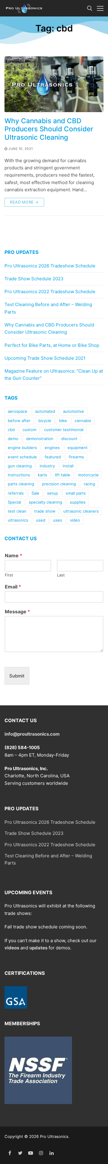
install (68, 465)
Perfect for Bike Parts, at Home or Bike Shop (51, 345)
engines (52, 447)
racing (89, 483)
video (75, 520)
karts (42, 474)
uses (57, 520)
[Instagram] (41, 1153)
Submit (17, 676)
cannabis (83, 420)
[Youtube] (30, 1153)
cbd (11, 429)
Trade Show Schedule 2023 (34, 278)
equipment (78, 447)
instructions (19, 474)
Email (13, 587)
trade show (45, 511)
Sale (35, 493)
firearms (76, 456)
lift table (62, 474)
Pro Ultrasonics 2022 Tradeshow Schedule (49, 291)
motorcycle (88, 474)
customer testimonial (63, 429)
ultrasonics (18, 520)
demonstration (39, 438)
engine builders (22, 447)
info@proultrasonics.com (32, 734)
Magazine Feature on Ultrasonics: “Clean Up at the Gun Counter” (53, 374)
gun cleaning (20, 465)
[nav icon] (100, 8)
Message (17, 612)
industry (47, 465)
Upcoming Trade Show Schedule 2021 (45, 358)
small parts (76, 493)
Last (61, 575)
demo (13, 438)
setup (52, 493)
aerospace (17, 411)
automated (45, 411)
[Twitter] (20, 1153)
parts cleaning (21, 483)
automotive (73, 411)
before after (19, 420)
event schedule (22, 456)
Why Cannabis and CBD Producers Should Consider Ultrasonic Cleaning (48, 129)
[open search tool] (89, 8)
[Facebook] (9, 1153)
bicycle (44, 420)
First (9, 575)
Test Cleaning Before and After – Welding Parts (48, 308)
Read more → (24, 202)
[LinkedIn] (51, 1153)
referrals (16, 493)
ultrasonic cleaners (81, 511)
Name (13, 555)
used (40, 520)
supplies (78, 502)
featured (53, 456)
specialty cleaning (45, 502)
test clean (17, 511)
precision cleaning (59, 483)
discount (69, 438)
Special (14, 502)
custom (29, 429)
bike (63, 420)
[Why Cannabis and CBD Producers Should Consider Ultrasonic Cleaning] (54, 84)
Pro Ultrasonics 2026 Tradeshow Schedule (49, 266)
